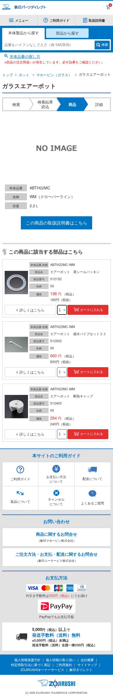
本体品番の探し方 (25, 56)
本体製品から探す (23, 32)
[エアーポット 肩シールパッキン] (16, 283)
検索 (104, 45)
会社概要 (87, 659)
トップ (7, 74)
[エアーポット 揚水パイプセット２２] (16, 345)
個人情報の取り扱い (60, 659)
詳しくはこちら (31, 310)
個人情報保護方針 (27, 659)
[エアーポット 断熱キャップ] (16, 407)
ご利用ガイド (59, 20)
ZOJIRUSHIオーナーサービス (42, 669)
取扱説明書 (97, 20)
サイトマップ (87, 664)
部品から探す (67, 33)
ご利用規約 (64, 664)
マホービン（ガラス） (54, 74)
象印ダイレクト (80, 669)
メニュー (21, 20)
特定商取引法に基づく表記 (30, 664)
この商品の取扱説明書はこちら (56, 223)
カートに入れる (91, 310)
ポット (24, 74)
